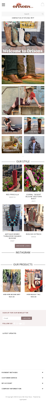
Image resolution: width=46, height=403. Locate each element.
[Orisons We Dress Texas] (28, 5)
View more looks (23, 246)
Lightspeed (23, 399)
